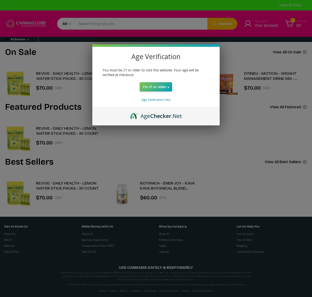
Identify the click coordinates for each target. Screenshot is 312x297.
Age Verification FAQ (156, 100)
